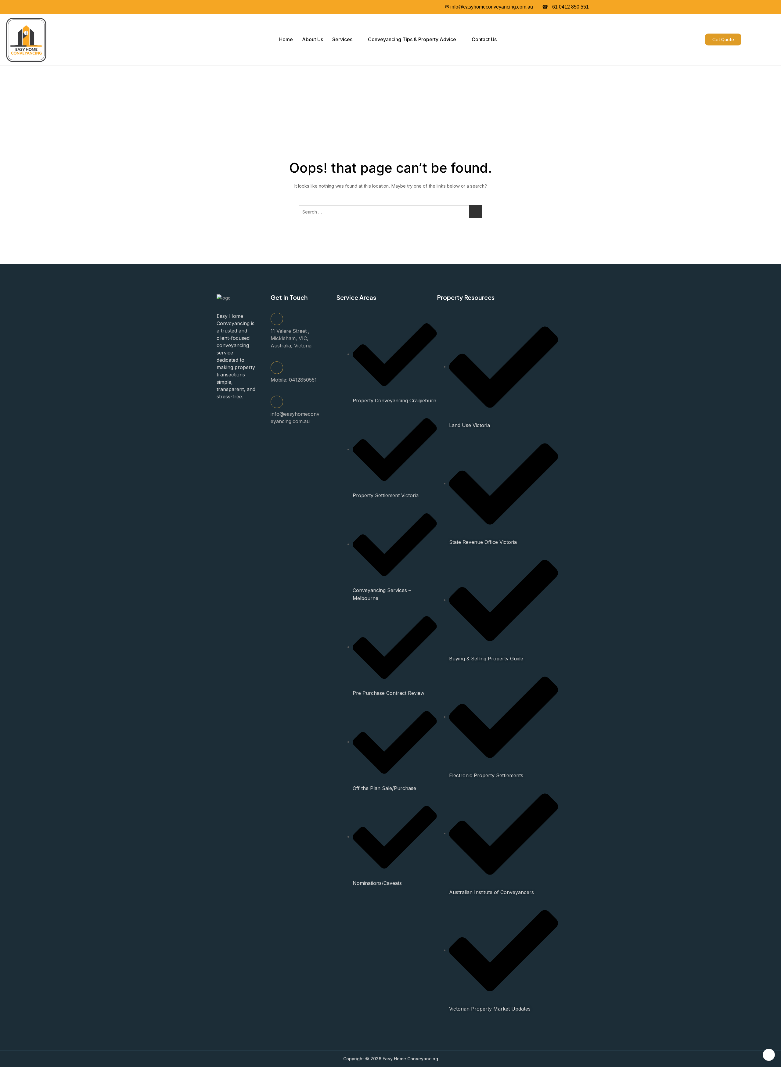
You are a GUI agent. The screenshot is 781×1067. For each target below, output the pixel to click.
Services (342, 39)
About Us (312, 39)
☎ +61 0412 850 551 (565, 6)
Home (286, 39)
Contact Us (484, 39)
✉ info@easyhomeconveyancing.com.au (489, 6)
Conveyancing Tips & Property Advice (412, 39)
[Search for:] (390, 211)
